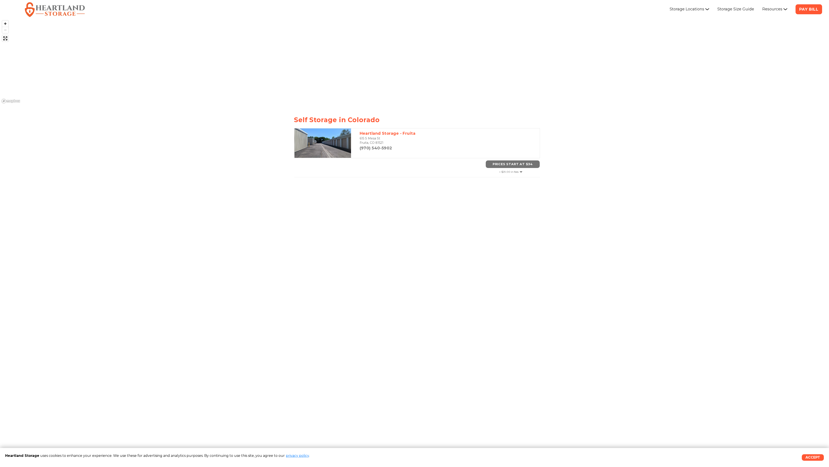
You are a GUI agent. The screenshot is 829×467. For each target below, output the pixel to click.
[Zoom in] (5, 24)
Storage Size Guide (735, 9)
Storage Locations (687, 9)
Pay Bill (808, 9)
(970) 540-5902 (376, 148)
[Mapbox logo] (10, 101)
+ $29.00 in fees (509, 171)
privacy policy (297, 456)
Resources (772, 9)
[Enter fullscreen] (5, 38)
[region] (414, 61)
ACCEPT (812, 457)
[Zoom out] (5, 30)
